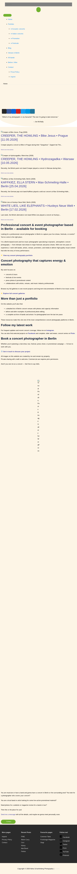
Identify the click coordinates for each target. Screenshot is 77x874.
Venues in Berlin (13, 53)
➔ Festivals (15, 43)
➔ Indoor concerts (17, 34)
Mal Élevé (24, 848)
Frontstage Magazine (47, 840)
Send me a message (8, 814)
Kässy (23, 845)
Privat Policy (15, 72)
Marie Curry (25, 840)
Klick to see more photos (7, 149)
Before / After (12, 62)
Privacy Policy (7, 840)
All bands (11, 58)
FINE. (23, 837)
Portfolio (11, 24)
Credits (57, 869)
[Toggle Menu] (7, 15)
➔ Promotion (15, 38)
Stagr (42, 842)
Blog (9, 48)
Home (10, 19)
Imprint (13, 77)
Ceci (22, 842)
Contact (11, 67)
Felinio (23, 851)
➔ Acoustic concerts (18, 29)
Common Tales (45, 837)
